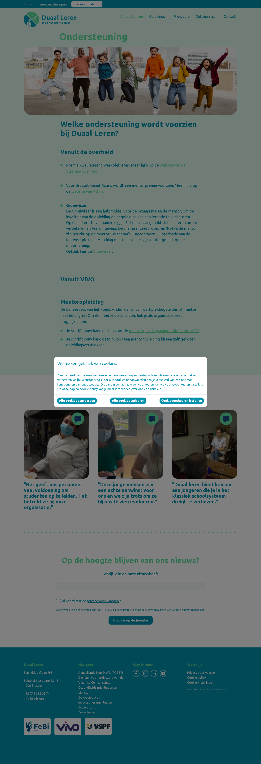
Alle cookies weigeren (128, 400)
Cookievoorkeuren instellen (181, 400)
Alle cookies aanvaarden (77, 400)
